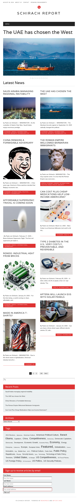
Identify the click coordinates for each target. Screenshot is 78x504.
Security (14, 133)
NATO (28, 451)
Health (66, 235)
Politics (7, 133)
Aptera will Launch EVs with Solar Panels (55, 295)
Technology (22, 133)
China (25, 438)
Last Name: (7, 481)
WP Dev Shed (57, 500)
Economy (7, 132)
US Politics (37, 461)
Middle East (22, 451)
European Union (34, 447)
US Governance (27, 461)
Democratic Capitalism (63, 439)
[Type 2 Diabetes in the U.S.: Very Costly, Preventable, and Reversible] (56, 274)
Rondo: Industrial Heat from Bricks (18, 254)
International (22, 132)
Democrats (9, 442)
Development (18, 442)
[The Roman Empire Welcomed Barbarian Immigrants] (56, 170)
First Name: (7, 475)
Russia (19, 454)
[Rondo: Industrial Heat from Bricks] (19, 291)
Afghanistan (19, 435)
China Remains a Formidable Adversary (18, 141)
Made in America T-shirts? (15, 314)
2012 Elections (10, 435)
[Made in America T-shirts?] (19, 351)
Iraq (16, 451)
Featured (47, 446)
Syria (36, 454)
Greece (68, 447)
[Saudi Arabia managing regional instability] (19, 118)
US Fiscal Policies (63, 457)
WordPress (45, 500)
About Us (18, 2)
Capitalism (17, 439)
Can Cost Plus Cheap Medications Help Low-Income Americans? (55, 194)
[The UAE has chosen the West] (56, 118)
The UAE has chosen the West (38, 32)
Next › (46, 373)
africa (43, 183)
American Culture (29, 435)
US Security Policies (52, 461)
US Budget (32, 457)
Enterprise (9, 447)
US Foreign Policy (13, 461)
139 (41, 373)
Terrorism (9, 457)
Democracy (50, 439)
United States (20, 457)
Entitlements (17, 447)
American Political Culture (47, 435)
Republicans (10, 454)
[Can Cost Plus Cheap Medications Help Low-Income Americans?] (56, 221)
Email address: (8, 486)
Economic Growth (31, 442)
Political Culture (37, 451)
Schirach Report (39, 13)
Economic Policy (43, 442)
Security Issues (27, 454)
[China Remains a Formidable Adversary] (19, 178)
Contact (26, 2)
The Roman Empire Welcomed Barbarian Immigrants (54, 143)
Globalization (60, 447)
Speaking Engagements (39, 2)
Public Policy (52, 184)
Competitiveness (37, 438)
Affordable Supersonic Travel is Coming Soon (18, 201)
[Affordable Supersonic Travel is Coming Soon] (19, 231)
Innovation (9, 451)
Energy (14, 132)
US (28, 133)
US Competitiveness (46, 457)
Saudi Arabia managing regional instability (18, 92)
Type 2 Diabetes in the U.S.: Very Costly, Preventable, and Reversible (54, 245)
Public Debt (48, 451)
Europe (56, 183)
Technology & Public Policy (56, 454)
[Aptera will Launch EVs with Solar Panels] (56, 321)
